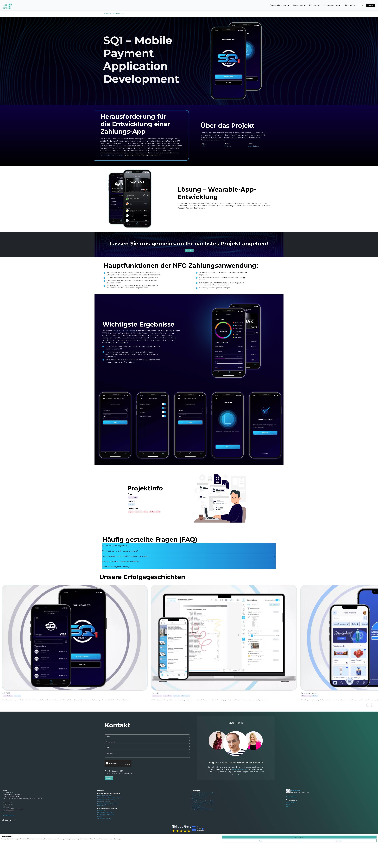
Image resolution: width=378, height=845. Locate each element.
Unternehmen (331, 5)
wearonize (7, 587)
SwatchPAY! (157, 693)
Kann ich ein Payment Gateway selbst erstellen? (121, 561)
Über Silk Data (291, 802)
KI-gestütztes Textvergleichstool (202, 809)
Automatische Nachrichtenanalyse (203, 793)
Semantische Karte (198, 807)
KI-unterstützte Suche (199, 795)
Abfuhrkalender (308, 693)
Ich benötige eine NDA (115, 771)
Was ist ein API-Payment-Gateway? (116, 567)
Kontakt (370, 5)
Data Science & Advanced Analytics (109, 798)
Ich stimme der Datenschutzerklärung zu (121, 773)
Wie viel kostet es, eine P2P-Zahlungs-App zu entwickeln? (125, 556)
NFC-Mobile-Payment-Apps (111, 155)
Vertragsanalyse (197, 805)
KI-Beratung (101, 805)
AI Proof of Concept (104, 818)
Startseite (107, 13)
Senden (109, 778)
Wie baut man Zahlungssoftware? (115, 546)
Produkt (349, 5)
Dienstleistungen (278, 5)
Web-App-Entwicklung (105, 812)
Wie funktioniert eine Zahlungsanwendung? (120, 551)
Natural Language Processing (107, 804)
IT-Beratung (101, 810)
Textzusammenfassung (199, 797)
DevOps (100, 816)
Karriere (289, 804)
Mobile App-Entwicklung (105, 814)
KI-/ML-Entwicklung (104, 795)
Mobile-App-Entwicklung (124, 331)
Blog (287, 806)
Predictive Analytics (103, 801)
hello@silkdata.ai (239, 769)
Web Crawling (196, 799)
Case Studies (291, 797)
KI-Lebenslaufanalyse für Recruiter (203, 803)
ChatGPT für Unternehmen (106, 799)
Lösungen (298, 5)
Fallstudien (314, 5)
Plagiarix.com (295, 790)
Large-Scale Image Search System (203, 801)
